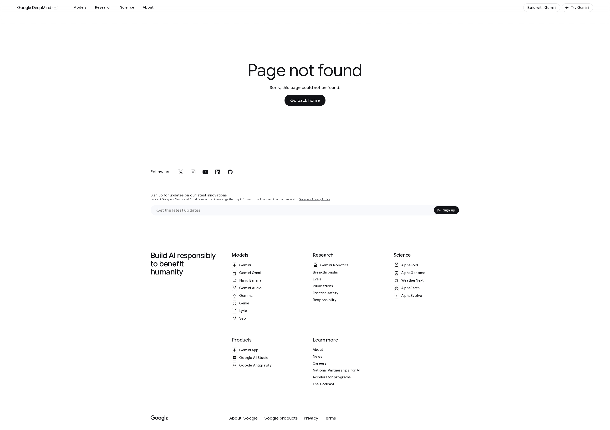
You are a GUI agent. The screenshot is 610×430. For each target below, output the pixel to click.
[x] (180, 172)
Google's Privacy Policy (314, 199)
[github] (230, 172)
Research (103, 7)
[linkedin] (218, 172)
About (148, 7)
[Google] (159, 418)
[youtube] (205, 172)
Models (79, 7)
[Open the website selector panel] (55, 8)
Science (127, 7)
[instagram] (193, 172)
